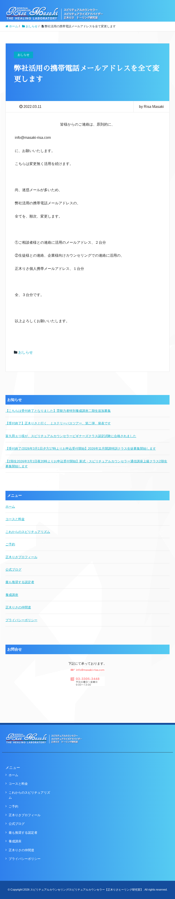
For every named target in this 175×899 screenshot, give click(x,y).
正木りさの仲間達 (18, 607)
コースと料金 (15, 519)
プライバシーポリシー (21, 620)
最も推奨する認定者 (19, 582)
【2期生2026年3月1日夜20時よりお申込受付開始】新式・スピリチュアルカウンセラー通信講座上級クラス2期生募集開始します (86, 463)
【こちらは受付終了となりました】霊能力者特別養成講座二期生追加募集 (58, 411)
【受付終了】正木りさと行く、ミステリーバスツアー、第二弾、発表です (58, 423)
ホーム (10, 506)
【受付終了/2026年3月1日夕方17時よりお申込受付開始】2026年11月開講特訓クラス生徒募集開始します (80, 448)
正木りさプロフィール (21, 557)
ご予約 (10, 544)
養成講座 (11, 595)
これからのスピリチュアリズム (27, 532)
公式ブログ (13, 569)
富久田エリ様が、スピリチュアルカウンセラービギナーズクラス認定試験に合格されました (70, 436)
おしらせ (25, 352)
